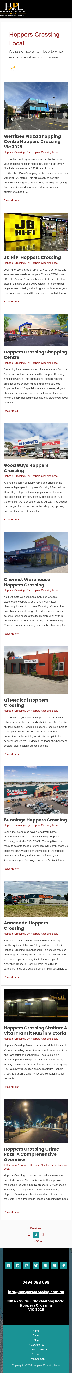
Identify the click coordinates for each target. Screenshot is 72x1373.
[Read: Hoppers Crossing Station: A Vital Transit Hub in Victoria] (36, 1005)
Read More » (11, 200)
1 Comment (10, 1165)
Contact (36, 1354)
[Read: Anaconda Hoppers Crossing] (36, 898)
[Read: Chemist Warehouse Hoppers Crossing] (36, 552)
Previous (34, 1228)
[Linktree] (63, 1265)
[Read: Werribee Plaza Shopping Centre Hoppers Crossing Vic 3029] (36, 105)
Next (38, 1241)
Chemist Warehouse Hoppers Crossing (27, 582)
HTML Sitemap (36, 1359)
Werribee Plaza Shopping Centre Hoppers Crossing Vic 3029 (32, 141)
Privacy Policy (36, 1344)
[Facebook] (8, 1265)
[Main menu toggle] (68, 9)
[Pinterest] (45, 1265)
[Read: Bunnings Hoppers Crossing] (36, 789)
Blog (36, 1340)
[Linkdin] (17, 1265)
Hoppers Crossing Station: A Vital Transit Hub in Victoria (35, 1030)
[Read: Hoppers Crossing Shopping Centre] (36, 329)
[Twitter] (36, 1265)
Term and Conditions (36, 1349)
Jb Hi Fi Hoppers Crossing (32, 257)
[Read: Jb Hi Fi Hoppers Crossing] (36, 231)
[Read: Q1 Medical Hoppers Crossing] (36, 669)
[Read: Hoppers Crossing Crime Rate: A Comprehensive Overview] (36, 1120)
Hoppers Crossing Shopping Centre (35, 354)
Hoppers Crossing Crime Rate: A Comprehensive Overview (31, 1154)
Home (36, 1330)
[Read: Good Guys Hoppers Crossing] (36, 441)
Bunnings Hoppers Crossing (35, 820)
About (36, 1335)
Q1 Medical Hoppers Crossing (26, 703)
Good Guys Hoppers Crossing (26, 468)
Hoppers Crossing (14, 152)
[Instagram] (26, 1265)
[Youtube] (54, 1265)
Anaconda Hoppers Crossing (26, 925)
